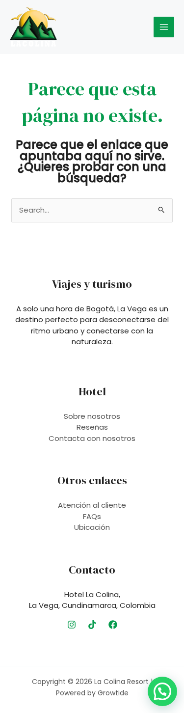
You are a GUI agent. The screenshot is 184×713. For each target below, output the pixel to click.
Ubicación (92, 527)
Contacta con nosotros (92, 438)
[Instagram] (71, 624)
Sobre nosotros (92, 416)
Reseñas (92, 427)
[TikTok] (92, 624)
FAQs (92, 516)
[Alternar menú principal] (164, 27)
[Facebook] (112, 624)
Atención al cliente (92, 505)
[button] (162, 691)
